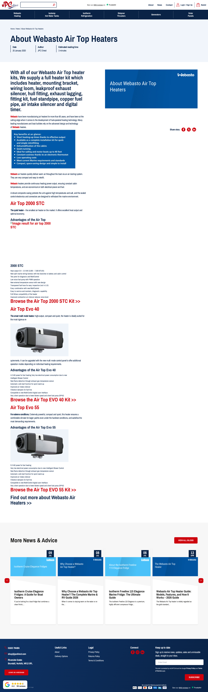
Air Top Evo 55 (24, 407)
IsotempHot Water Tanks (52, 14)
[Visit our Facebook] (133, 652)
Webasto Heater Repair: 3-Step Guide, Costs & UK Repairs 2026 (174, 550)
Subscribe (194, 677)
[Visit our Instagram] (138, 652)
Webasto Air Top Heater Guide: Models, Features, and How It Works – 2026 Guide (126, 550)
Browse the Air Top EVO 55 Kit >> (43, 489)
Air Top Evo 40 (24, 308)
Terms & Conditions (96, 660)
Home (12, 28)
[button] (15, 684)
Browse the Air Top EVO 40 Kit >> (43, 399)
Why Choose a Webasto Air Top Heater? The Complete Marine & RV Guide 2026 (32, 550)
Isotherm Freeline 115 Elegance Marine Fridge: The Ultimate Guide (79, 550)
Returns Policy (94, 656)
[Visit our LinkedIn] (142, 652)
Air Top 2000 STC (27, 203)
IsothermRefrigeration (86, 14)
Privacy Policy (93, 651)
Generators (156, 14)
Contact (169, 4)
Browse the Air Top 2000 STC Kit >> (45, 301)
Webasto (15, 127)
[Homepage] (10, 5)
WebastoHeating (17, 14)
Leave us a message (16, 672)
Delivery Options (61, 656)
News (159, 4)
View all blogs (186, 540)
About (150, 4)
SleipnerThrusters (121, 14)
